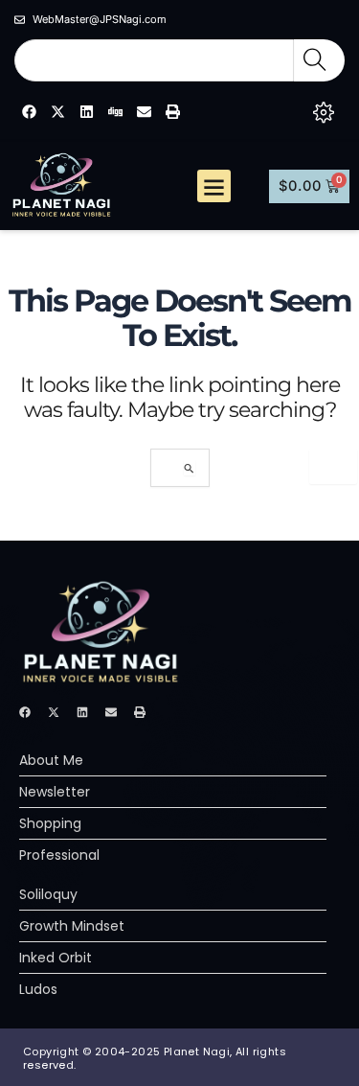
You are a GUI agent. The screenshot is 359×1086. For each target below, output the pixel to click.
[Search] (319, 60)
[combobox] (154, 60)
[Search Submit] (189, 467)
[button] (214, 186)
